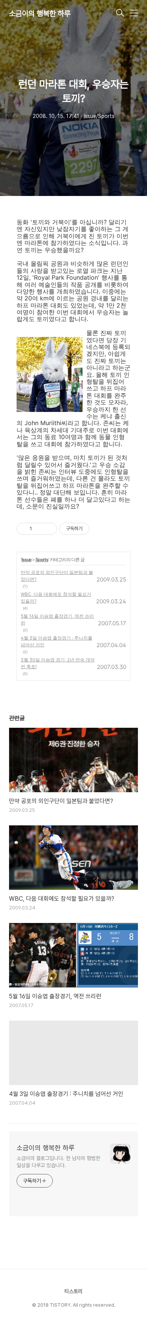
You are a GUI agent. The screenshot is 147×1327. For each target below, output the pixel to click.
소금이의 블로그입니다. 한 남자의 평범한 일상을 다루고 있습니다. (58, 1161)
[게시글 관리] (48, 528)
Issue (26, 559)
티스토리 (73, 1291)
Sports (41, 559)
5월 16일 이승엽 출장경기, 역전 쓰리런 (57, 619)
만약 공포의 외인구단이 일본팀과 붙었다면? (57, 575)
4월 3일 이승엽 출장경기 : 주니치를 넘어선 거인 (56, 641)
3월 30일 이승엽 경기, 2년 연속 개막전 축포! (58, 663)
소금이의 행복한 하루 (39, 13)
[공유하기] (39, 528)
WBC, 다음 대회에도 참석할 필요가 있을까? (56, 597)
